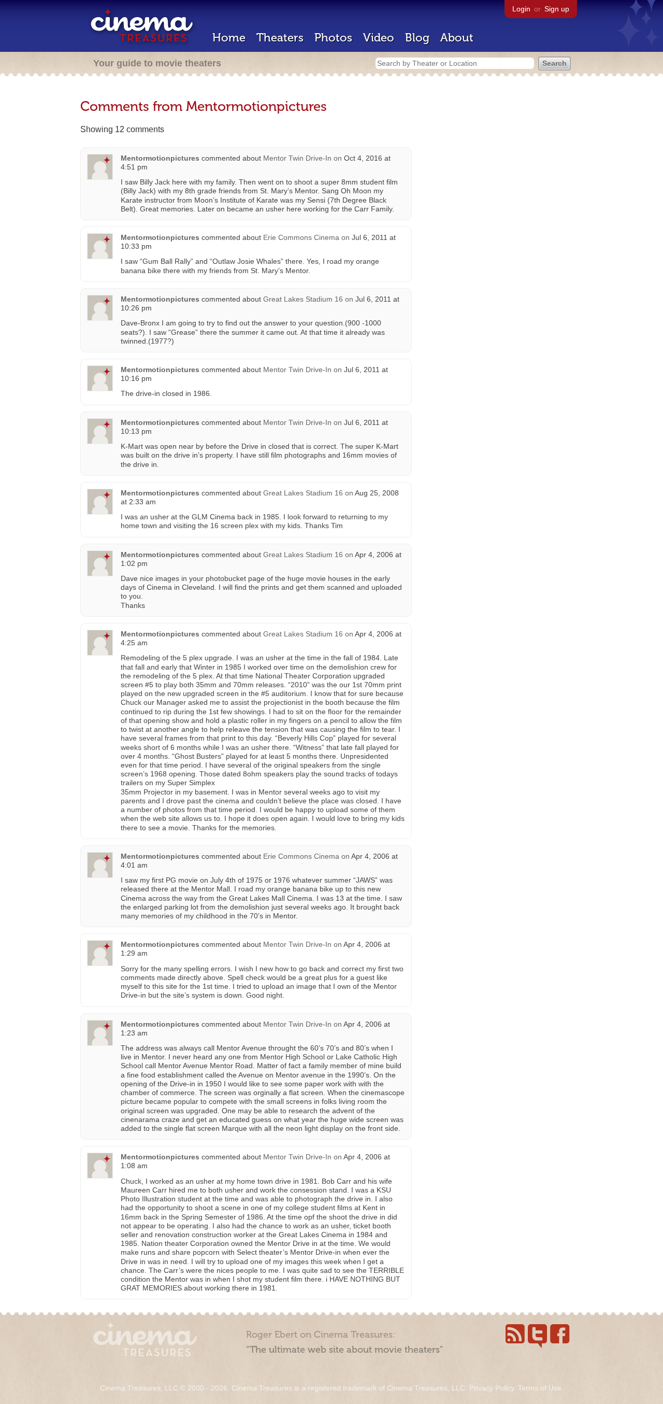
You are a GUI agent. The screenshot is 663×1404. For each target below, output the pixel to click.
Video (378, 38)
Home (229, 38)
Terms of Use (539, 1388)
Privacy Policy (491, 1388)
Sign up (556, 9)
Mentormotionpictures (160, 158)
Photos (333, 38)
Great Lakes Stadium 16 (303, 299)
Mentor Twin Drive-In (297, 158)
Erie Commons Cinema (301, 237)
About (456, 38)
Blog (417, 38)
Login (521, 9)
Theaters (280, 38)
